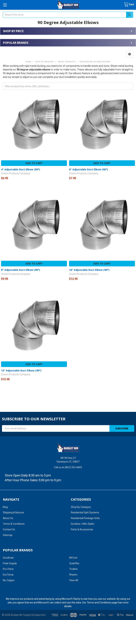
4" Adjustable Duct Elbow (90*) (20, 169)
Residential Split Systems (85, 512)
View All (73, 580)
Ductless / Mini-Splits (82, 523)
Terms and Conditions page (102, 602)
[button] (129, 54)
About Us (8, 518)
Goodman (8, 557)
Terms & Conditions (14, 523)
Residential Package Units (85, 518)
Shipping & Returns (13, 512)
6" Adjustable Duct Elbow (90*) (88, 169)
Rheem (73, 574)
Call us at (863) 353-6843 (68, 467)
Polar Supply (10, 563)
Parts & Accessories (82, 529)
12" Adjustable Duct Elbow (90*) (21, 370)
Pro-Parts (8, 569)
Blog (5, 507)
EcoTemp (8, 574)
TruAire (73, 569)
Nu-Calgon (9, 580)
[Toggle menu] (5, 5)
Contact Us (9, 529)
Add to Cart (34, 163)
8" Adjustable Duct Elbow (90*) (20, 270)
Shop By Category (81, 507)
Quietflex (74, 563)
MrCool (73, 557)
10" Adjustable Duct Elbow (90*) (89, 270)
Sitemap (7, 535)
